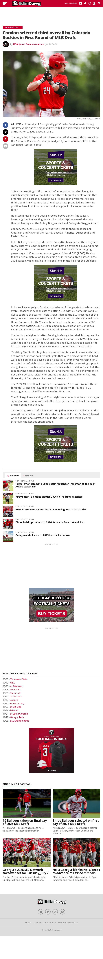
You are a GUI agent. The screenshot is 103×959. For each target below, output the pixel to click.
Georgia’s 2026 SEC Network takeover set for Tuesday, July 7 (26, 871)
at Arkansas (16, 686)
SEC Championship (19, 720)
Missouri (14, 710)
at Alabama (15, 696)
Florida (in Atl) (17, 703)
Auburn (14, 699)
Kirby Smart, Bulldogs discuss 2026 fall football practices (49, 496)
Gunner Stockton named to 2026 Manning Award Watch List (50, 509)
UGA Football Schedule (45, 922)
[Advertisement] (51, 13)
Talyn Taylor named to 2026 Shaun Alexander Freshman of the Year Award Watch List (55, 485)
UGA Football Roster (68, 922)
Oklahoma (15, 689)
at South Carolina (19, 713)
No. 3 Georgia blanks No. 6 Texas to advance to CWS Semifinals (76, 871)
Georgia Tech (17, 717)
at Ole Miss (15, 706)
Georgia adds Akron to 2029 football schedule (42, 535)
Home (28, 922)
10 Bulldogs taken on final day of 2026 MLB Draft (25, 822)
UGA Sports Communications (28, 44)
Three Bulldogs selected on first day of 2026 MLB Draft (76, 822)
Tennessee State (18, 679)
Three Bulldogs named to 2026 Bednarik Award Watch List (50, 522)
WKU (12, 682)
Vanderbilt (15, 693)
